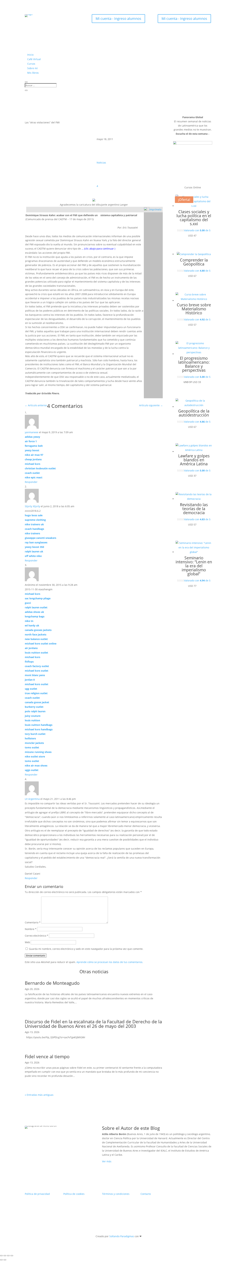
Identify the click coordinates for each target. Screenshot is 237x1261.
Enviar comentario (35, 955)
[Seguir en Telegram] (70, 20)
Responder (31, 482)
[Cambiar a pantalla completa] (4, 1255)
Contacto (146, 1193)
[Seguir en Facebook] (49, 20)
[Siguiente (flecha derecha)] (4, 1259)
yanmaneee (31, 432)
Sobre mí (32, 68)
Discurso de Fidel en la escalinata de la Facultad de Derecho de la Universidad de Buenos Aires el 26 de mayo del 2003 (93, 1023)
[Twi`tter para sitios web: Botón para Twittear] (162, 209)
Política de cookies (73, 1193)
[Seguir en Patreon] (63, 20)
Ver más (106, 1161)
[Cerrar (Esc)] (11, 1255)
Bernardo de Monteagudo (52, 983)
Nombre (30, 929)
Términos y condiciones (115, 1193)
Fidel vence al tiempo (47, 1056)
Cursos (31, 63)
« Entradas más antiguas (39, 1094)
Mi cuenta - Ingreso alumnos (118, 18)
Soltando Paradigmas (121, 1236)
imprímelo (155, 209)
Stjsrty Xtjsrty (32, 506)
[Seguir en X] (35, 20)
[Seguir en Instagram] (42, 20)
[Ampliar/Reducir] (1, 1255)
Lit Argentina (32, 799)
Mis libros (33, 72)
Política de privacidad (37, 1193)
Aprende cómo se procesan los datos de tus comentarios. (110, 962)
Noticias (101, 162)
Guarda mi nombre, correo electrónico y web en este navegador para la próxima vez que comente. (86, 948)
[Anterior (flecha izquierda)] (1, 1259)
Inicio (30, 54)
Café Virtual (34, 59)
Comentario (32, 922)
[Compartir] (8, 1255)
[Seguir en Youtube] (56, 20)
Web (27, 942)
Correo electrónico (36, 935)
